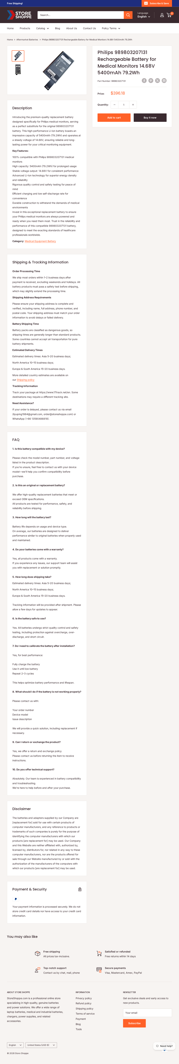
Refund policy (83, 1003)
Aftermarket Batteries (27, 39)
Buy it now (150, 117)
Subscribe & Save (159, 3)
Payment (81, 1018)
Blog (57, 28)
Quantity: (103, 104)
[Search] (128, 15)
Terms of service (85, 1013)
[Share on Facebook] (144, 80)
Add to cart (114, 117)
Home (10, 28)
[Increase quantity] (133, 104)
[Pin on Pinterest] (150, 80)
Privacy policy (84, 998)
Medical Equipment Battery (40, 241)
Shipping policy (25, 379)
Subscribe (134, 1023)
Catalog (40, 28)
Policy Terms (109, 28)
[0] (169, 15)
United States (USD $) (38, 1045)
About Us (71, 28)
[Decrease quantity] (114, 104)
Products (25, 28)
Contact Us (89, 28)
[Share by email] (164, 80)
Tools (79, 1029)
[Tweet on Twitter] (157, 80)
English (12, 1045)
